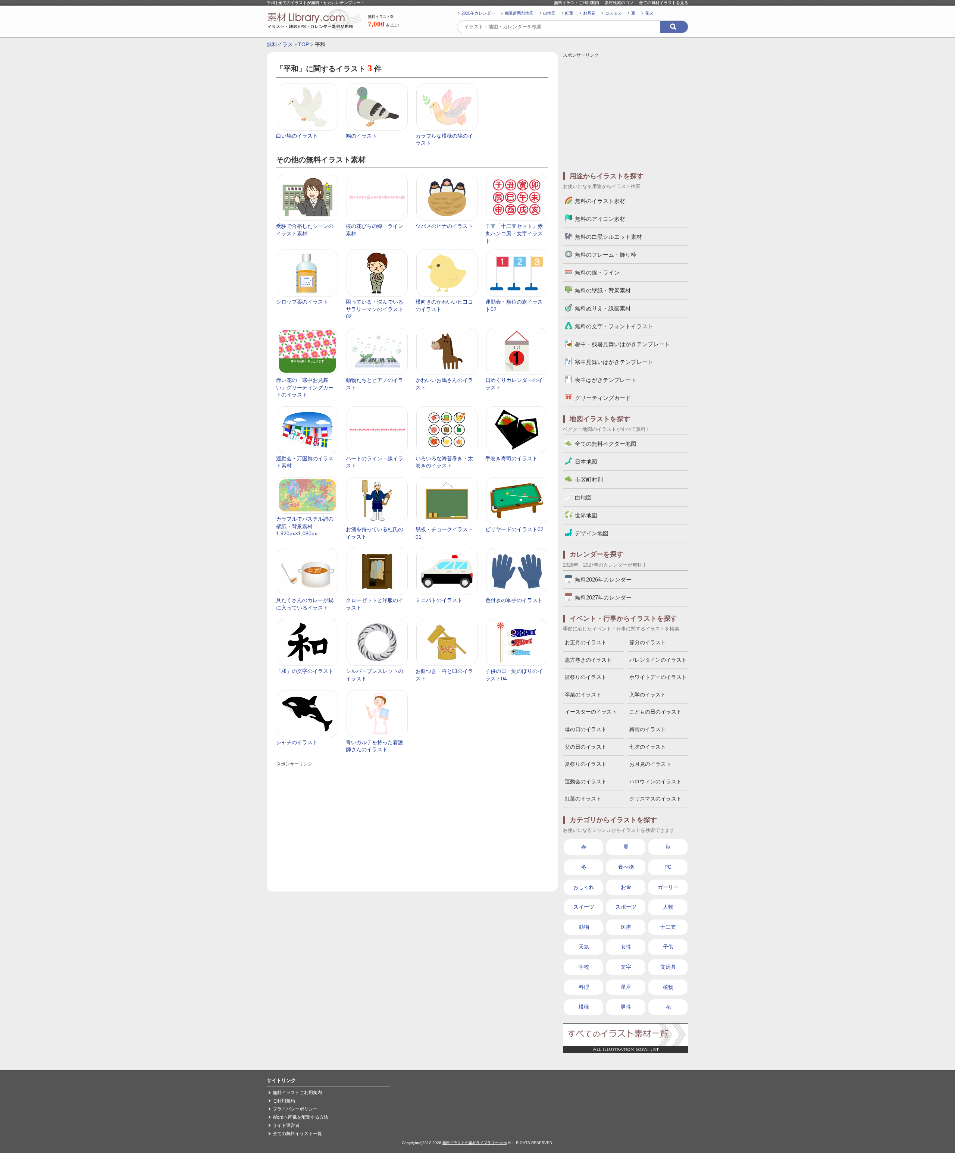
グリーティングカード (603, 398)
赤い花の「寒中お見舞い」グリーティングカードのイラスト (305, 387)
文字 (626, 967)
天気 (584, 947)
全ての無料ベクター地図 (605, 444)
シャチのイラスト (297, 742)
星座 (626, 987)
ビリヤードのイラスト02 (514, 529)
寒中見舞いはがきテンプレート (614, 362)
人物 (668, 907)
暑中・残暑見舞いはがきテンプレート (622, 344)
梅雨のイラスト (647, 729)
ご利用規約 (284, 1100)
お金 (626, 887)
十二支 (668, 927)
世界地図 (586, 515)
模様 (584, 1007)
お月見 (589, 13)
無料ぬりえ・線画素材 (603, 308)
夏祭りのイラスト (586, 764)
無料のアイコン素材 (600, 219)
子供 (668, 947)
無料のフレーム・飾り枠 (605, 254)
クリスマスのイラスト (655, 799)
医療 (626, 927)
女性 (626, 947)
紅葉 (569, 13)
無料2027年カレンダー (603, 597)
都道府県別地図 (519, 13)
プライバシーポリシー (295, 1109)
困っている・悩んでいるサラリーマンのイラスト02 (374, 309)
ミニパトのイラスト (439, 600)
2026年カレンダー (478, 13)
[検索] (674, 27)
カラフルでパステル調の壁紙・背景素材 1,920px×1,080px (305, 526)
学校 (584, 967)
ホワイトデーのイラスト (658, 677)
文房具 (668, 967)
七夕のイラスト (647, 747)
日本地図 (586, 461)
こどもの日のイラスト (655, 712)
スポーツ (626, 907)
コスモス (613, 13)
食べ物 (626, 867)
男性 (626, 1007)
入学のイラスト (647, 695)
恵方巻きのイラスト (588, 660)
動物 (584, 927)
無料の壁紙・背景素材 (603, 290)
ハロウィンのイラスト (655, 781)
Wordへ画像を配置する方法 (300, 1117)
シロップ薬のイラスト (302, 302)
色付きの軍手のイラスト (514, 600)
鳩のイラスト (361, 136)
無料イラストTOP (288, 44)
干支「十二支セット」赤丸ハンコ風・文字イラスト (514, 233)
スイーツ (583, 907)
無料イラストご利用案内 (576, 2)
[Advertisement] (412, 820)
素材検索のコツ (619, 2)
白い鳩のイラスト (297, 136)
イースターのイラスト (591, 712)
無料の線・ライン (597, 272)
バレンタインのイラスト (658, 660)
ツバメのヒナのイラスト (444, 226)
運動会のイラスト (586, 781)
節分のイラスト (647, 642)
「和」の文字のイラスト (305, 671)
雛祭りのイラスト (586, 677)
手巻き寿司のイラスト (511, 458)
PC (667, 867)
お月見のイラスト (650, 764)
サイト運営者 (286, 1125)
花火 (649, 13)
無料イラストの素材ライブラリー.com (474, 1143)
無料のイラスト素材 (600, 201)
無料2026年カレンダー (603, 579)
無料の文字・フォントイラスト (614, 326)
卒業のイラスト (583, 695)
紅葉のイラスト (583, 799)
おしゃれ (583, 887)
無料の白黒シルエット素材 (608, 237)
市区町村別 (589, 479)
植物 (668, 987)
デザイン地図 (591, 533)
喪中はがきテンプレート (605, 380)
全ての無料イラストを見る (663, 2)
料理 (584, 987)
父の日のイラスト (586, 747)
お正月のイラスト (586, 642)
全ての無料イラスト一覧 (297, 1133)
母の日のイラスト (586, 729)
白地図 (549, 13)
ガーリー (668, 887)
